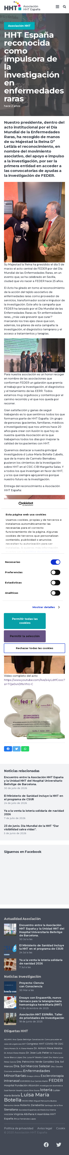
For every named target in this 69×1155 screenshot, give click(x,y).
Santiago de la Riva (54, 1105)
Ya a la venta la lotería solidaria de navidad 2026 (40, 961)
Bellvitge (27, 1039)
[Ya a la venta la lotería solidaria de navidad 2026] (10, 960)
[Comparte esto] (8, 748)
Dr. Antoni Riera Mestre (48, 1048)
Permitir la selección (25, 636)
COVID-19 (51, 1043)
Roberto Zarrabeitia (32, 1105)
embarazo (17, 1071)
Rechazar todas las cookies (34, 648)
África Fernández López (25, 1119)
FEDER (56, 1080)
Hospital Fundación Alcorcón (21, 1085)
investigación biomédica (51, 1086)
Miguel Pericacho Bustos (45, 1101)
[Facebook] (46, 1145)
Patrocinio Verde (11, 1105)
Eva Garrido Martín (39, 1081)
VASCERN (8, 1114)
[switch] (55, 572)
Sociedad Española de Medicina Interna (37, 1110)
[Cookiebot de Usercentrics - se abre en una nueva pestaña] (18, 504)
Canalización (38, 1039)
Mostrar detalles (43, 607)
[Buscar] (64, 6)
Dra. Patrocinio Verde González (35, 1061)
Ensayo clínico (33, 1076)
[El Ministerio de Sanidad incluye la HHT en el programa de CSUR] (10, 946)
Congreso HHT (35, 1043)
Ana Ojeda (17, 1039)
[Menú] (57, 6)
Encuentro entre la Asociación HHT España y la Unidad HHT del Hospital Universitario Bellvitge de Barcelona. (33, 781)
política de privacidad (41, 551)
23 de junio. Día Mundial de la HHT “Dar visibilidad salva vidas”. (31, 827)
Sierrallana (11, 1109)
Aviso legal (44, 1128)
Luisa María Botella (26, 1097)
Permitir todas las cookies (25, 620)
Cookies (61, 1128)
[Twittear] (17, 748)
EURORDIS (25, 1081)
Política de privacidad (18, 1128)
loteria (46, 1090)
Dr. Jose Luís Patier (37, 1052)
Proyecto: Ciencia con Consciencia (31, 984)
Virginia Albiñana (24, 1114)
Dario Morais (10, 1048)
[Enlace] (12, 6)
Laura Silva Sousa (31, 1090)
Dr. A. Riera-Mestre (24, 1048)
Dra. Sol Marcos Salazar (32, 1066)
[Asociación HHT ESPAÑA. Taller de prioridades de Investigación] (10, 1015)
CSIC (60, 1043)
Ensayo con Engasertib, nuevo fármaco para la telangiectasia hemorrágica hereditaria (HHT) (40, 1001)
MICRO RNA (27, 1101)
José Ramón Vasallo (13, 1090)
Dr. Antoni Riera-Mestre (14, 1053)
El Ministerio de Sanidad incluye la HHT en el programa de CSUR (33, 797)
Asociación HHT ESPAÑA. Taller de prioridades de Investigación (41, 1016)
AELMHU (8, 1039)
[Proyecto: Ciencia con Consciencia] (10, 983)
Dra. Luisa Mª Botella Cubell (35, 1057)
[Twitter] (58, 1145)
